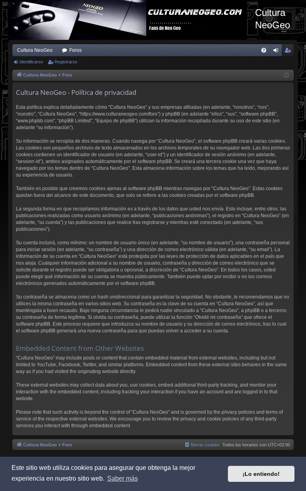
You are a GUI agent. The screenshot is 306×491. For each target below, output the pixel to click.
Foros (75, 50)
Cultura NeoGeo (35, 50)
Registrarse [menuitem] (289, 51)
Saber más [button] (122, 478)
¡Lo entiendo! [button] (261, 474)
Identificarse (31, 61)
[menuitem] (264, 50)
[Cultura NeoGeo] (131, 20)
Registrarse (66, 61)
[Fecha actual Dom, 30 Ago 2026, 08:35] (286, 75)
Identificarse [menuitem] (277, 51)
